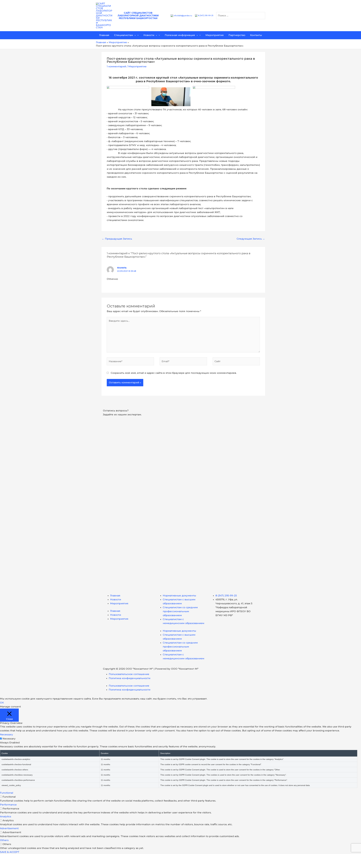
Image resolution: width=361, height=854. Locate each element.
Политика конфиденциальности (129, 678)
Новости (115, 599)
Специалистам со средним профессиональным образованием (180, 611)
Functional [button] (6, 792)
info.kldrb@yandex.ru (183, 16)
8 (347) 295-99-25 (205, 15)
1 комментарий (116, 66)
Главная (115, 595)
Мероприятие (137, 66)
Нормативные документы (179, 595)
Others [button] (4, 840)
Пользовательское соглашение (129, 674)
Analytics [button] (5, 816)
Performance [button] (8, 804)
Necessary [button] (6, 734)
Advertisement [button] (9, 828)
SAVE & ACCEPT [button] (9, 852)
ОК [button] (2, 702)
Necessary (9, 738)
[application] (134, 35)
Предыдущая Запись (117, 238)
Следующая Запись (251, 238)
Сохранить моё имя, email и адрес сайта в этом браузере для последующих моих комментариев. (174, 372)
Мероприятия (119, 603)
